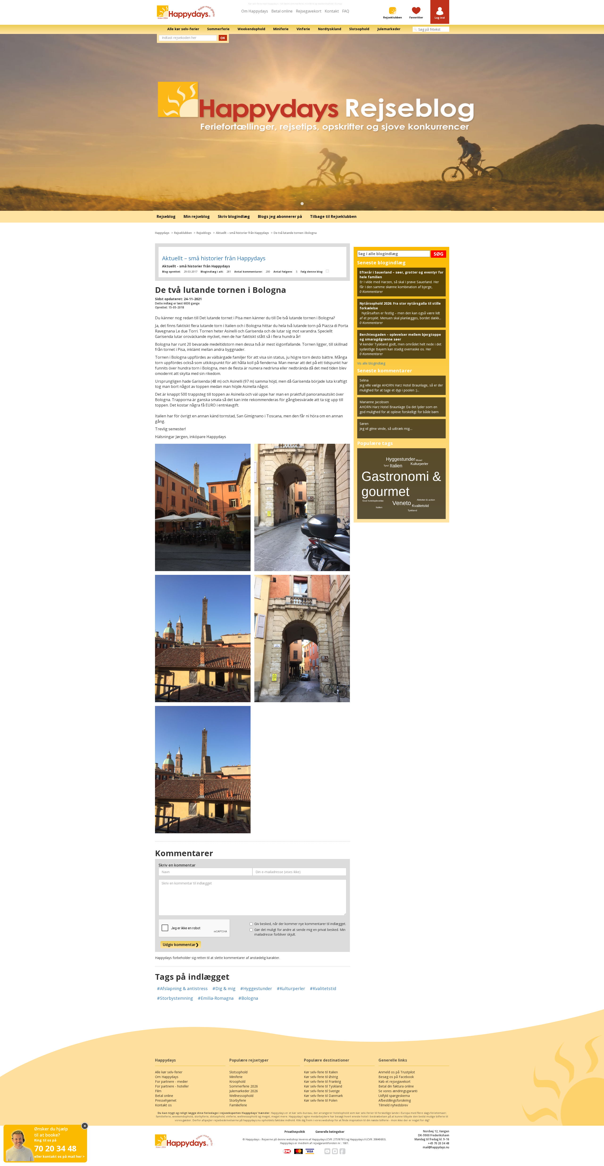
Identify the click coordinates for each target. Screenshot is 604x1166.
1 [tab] (302, 203)
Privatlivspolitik (295, 1132)
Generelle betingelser (329, 1132)
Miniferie (236, 1077)
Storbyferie (237, 1100)
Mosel (419, 460)
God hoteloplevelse (373, 500)
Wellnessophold (241, 1095)
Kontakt (332, 11)
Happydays (162, 233)
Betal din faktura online (396, 1086)
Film (158, 1091)
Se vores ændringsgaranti (397, 1091)
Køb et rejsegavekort (394, 1081)
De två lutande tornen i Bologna (295, 233)
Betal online (282, 11)
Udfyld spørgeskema (394, 1095)
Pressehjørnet (165, 1100)
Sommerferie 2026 (243, 1086)
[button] (439, 13)
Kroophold (237, 1081)
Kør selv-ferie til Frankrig (322, 1081)
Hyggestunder (400, 459)
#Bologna (248, 998)
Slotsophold (238, 1072)
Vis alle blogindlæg (371, 363)
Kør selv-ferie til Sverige (322, 1091)
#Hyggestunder (256, 988)
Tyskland (412, 510)
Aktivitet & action (426, 499)
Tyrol (386, 465)
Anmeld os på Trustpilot (396, 1072)
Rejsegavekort (308, 11)
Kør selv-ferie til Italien (321, 1072)
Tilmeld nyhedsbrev (393, 1105)
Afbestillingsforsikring (394, 1100)
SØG (439, 254)
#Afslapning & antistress (182, 988)
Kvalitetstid (420, 506)
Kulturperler (419, 464)
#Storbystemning (175, 998)
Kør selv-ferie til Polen (320, 1100)
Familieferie (238, 1105)
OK (222, 38)
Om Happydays (254, 11)
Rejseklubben (183, 233)
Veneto (401, 503)
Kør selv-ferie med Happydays (263, 3)
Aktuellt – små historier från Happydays (242, 233)
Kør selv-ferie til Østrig (321, 1077)
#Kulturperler (291, 988)
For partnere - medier (171, 1081)
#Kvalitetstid (323, 988)
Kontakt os (163, 1105)
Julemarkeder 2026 (243, 1091)
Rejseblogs (204, 233)
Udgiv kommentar (181, 944)
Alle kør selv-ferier (168, 1072)
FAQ (345, 11)
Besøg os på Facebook (396, 1077)
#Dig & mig (223, 988)
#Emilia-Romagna (216, 998)
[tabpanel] (302, 122)
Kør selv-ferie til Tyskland (323, 1086)
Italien (396, 465)
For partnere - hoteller (172, 1086)
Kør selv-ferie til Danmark (323, 1095)
